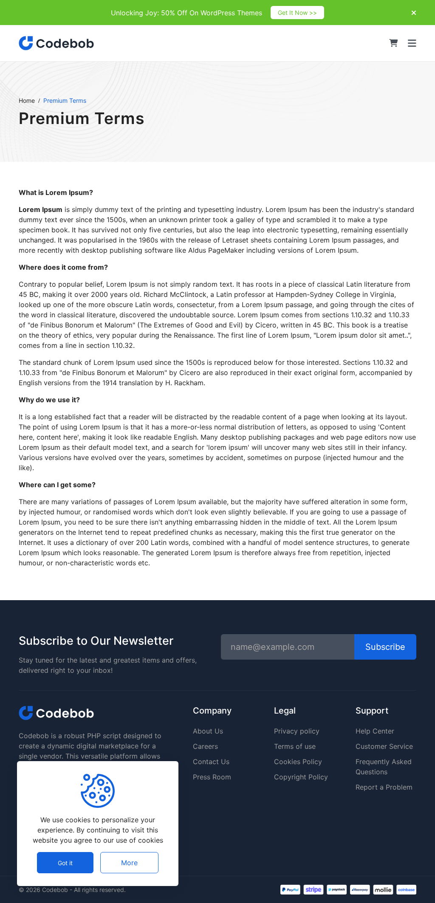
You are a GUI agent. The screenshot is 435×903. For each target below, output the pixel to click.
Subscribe (385, 647)
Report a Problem (384, 787)
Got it (65, 862)
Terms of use (295, 746)
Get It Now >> (297, 12)
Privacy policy (296, 731)
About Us (208, 731)
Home (27, 100)
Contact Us (211, 761)
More (129, 862)
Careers (205, 746)
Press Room (212, 777)
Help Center (375, 731)
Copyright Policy (301, 777)
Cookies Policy (298, 761)
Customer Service (384, 746)
